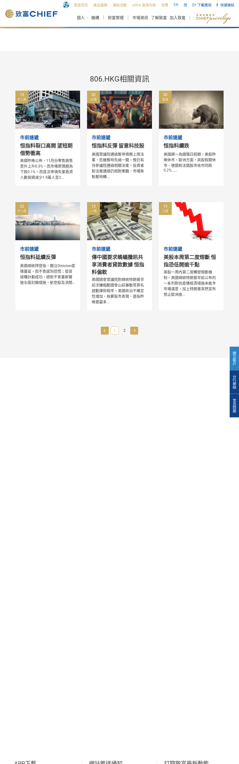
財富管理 (116, 17)
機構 (95, 17)
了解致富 (159, 17)
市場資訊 (140, 17)
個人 (81, 17)
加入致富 (178, 17)
